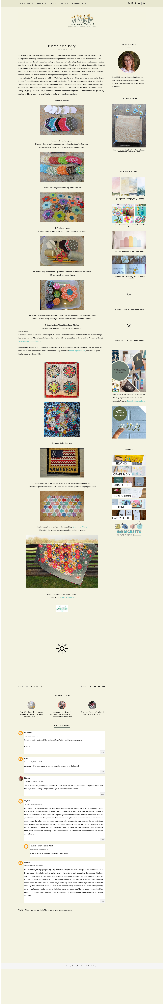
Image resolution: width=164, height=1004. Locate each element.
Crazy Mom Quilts (80, 527)
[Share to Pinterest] (99, 686)
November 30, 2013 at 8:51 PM (39, 849)
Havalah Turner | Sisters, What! (41, 846)
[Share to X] (95, 686)
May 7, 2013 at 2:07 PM (31, 736)
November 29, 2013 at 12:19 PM (33, 865)
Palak (26, 758)
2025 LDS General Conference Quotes (129, 334)
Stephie (27, 778)
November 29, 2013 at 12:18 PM (33, 804)
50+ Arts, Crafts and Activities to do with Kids (130, 225)
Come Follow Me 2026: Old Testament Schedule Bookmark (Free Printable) (130, 199)
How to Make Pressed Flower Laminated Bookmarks (129, 277)
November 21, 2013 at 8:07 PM (33, 762)
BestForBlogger (93, 965)
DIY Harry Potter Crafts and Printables (129, 309)
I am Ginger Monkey (66, 597)
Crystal (27, 801)
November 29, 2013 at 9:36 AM (33, 781)
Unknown (28, 732)
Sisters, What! (76, 965)
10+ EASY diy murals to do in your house (129, 251)
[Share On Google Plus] (103, 686)
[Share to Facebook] (91, 686)
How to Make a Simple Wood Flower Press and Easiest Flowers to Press (129, 150)
